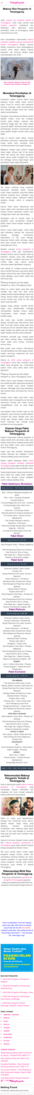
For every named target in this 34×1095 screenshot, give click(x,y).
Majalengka (7, 1034)
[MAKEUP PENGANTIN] (17, 2)
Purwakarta (7, 1037)
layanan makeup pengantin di (17, 785)
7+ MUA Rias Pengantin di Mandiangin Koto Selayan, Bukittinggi (15, 997)
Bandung (6, 1018)
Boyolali (6, 1024)
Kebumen (6, 1031)
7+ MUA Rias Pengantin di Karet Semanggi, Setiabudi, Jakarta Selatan (15, 1004)
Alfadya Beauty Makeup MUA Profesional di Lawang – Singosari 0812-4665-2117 (16, 1053)
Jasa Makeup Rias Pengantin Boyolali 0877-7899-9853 (15, 1079)
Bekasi (5, 1021)
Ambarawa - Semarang (11, 1015)
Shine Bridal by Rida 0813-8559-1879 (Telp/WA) (15, 1059)
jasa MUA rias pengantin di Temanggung (18, 878)
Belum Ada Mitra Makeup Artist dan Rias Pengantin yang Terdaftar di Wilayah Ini (17, 83)
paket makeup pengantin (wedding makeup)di (17, 463)
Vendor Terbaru (8, 1049)
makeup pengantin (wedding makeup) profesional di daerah (17, 42)
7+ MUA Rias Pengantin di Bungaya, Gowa (17, 992)
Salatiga (6, 1041)
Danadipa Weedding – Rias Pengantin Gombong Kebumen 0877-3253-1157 (15, 1065)
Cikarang (6, 1028)
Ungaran (6, 1044)
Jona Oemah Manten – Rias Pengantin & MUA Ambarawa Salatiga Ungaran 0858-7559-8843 (16, 1072)
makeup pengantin (9, 25)
